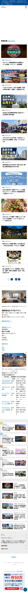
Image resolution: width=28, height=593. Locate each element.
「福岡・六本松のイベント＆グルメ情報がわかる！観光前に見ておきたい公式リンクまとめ (13, 541)
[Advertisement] (14, 25)
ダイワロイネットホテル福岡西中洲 (6, 410)
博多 (3, 348)
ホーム (3, 535)
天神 (3, 350)
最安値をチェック (6, 327)
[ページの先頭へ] (25, 590)
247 (16, 279)
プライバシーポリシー (7, 538)
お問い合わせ (4, 549)
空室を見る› (5, 344)
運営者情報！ (4, 545)
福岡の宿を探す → (6, 321)
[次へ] (19, 279)
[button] (2, 352)
